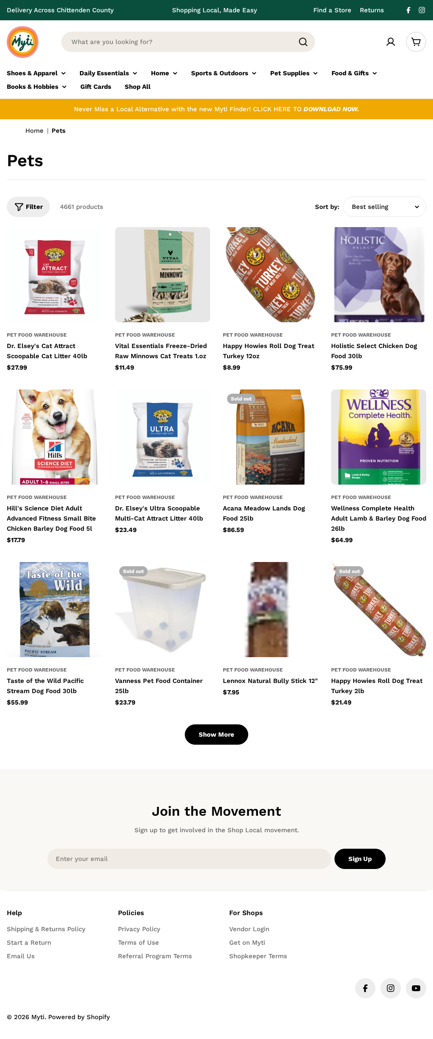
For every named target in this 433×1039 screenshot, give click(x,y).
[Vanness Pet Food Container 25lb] (163, 610)
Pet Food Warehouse (37, 335)
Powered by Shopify (79, 1017)
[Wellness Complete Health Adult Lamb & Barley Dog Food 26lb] (379, 437)
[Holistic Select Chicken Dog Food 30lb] (379, 275)
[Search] (303, 42)
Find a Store (332, 10)
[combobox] (188, 42)
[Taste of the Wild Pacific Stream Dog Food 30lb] (54, 610)
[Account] (391, 42)
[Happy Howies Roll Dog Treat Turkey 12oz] (270, 275)
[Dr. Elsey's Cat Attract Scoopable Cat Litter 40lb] (54, 275)
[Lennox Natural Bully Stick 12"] (270, 610)
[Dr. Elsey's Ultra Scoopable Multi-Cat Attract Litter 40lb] (163, 437)
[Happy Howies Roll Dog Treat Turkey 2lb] (379, 610)
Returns (372, 10)
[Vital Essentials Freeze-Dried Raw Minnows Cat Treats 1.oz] (163, 275)
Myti (37, 1017)
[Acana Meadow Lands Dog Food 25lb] (270, 437)
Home (34, 130)
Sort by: (327, 207)
